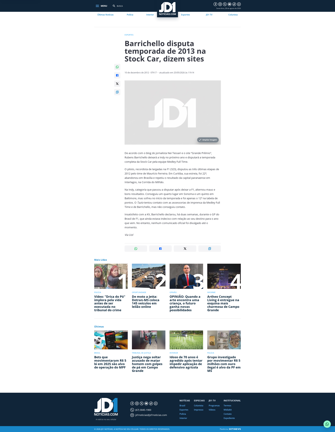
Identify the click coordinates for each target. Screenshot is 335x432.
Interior (150, 14)
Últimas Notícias (105, 14)
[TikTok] (234, 4)
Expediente (229, 418)
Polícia (130, 14)
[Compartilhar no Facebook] (117, 75)
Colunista (233, 14)
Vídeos (212, 409)
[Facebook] (215, 4)
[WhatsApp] (239, 4)
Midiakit (228, 409)
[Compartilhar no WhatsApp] (117, 67)
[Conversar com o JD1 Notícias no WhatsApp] (327, 424)
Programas (214, 405)
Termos (227, 405)
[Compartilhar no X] (117, 84)
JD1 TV (209, 14)
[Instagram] (220, 4)
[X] (225, 4)
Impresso (198, 409)
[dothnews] (235, 429)
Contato (228, 413)
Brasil (182, 405)
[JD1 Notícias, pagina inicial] (106, 407)
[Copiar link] (117, 92)
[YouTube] (229, 4)
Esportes (185, 14)
